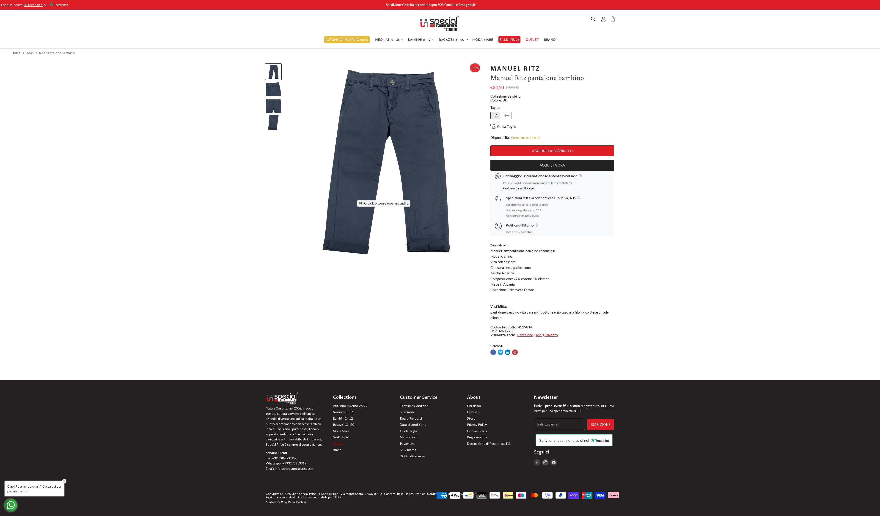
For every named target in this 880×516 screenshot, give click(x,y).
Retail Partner (297, 502)
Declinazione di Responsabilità (489, 443)
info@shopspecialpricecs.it (294, 468)
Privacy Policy (477, 424)
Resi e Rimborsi (411, 418)
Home (15, 53)
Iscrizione (600, 424)
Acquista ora (552, 165)
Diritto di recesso (412, 456)
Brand (550, 40)
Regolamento (477, 437)
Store (471, 418)
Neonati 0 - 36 (388, 40)
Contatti (473, 412)
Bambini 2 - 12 (420, 40)
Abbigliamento (547, 335)
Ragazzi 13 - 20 (452, 40)
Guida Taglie (506, 126)
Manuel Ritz (515, 69)
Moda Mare (482, 40)
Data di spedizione (413, 424)
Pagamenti (407, 443)
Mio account (409, 437)
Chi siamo (474, 406)
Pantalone (525, 335)
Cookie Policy (477, 431)
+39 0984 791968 (284, 458)
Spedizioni (407, 412)
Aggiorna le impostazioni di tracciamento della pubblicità (303, 497)
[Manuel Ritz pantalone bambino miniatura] (273, 72)
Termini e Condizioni (414, 406)
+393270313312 (294, 463)
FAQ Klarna (408, 450)
